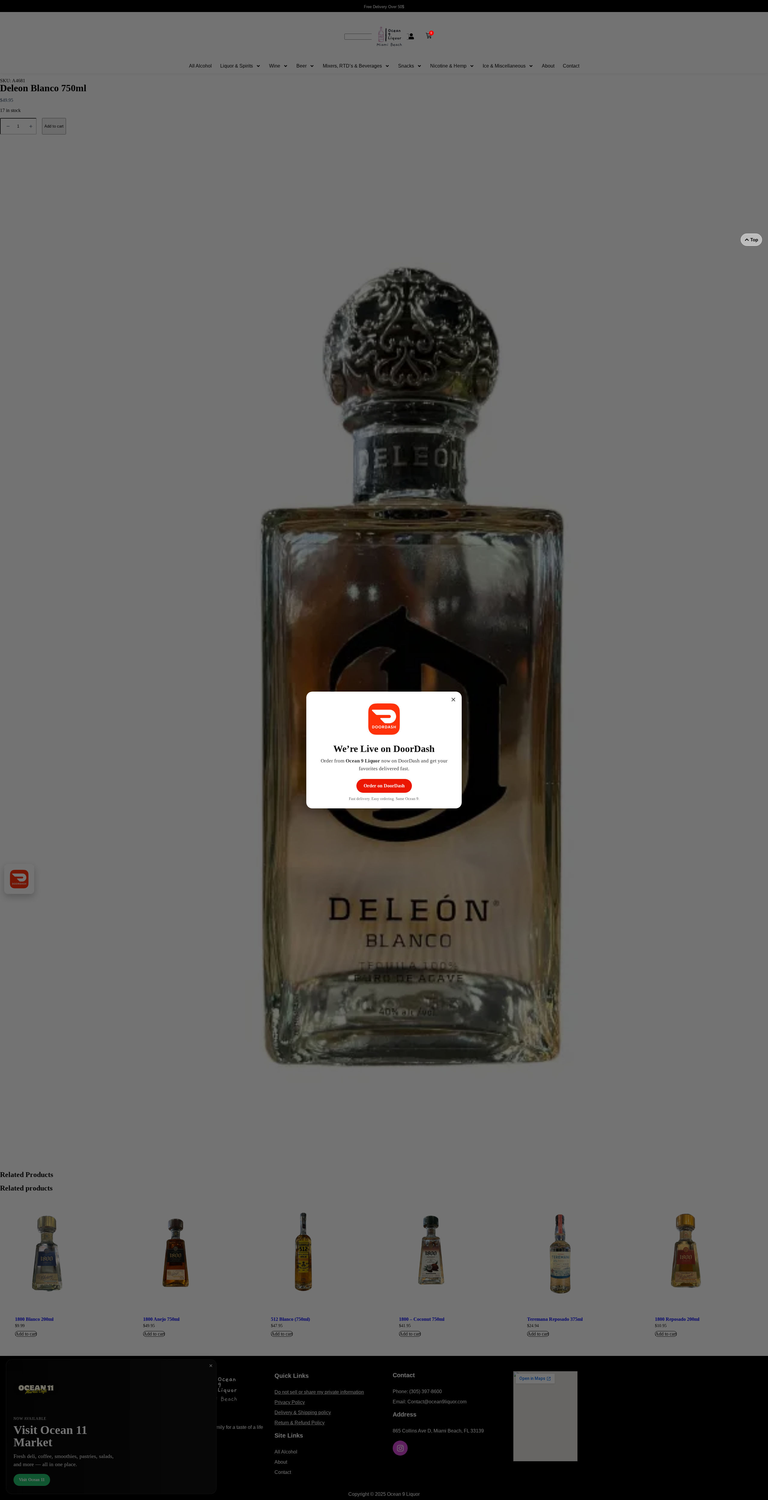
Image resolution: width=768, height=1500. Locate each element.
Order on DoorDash (384, 785)
